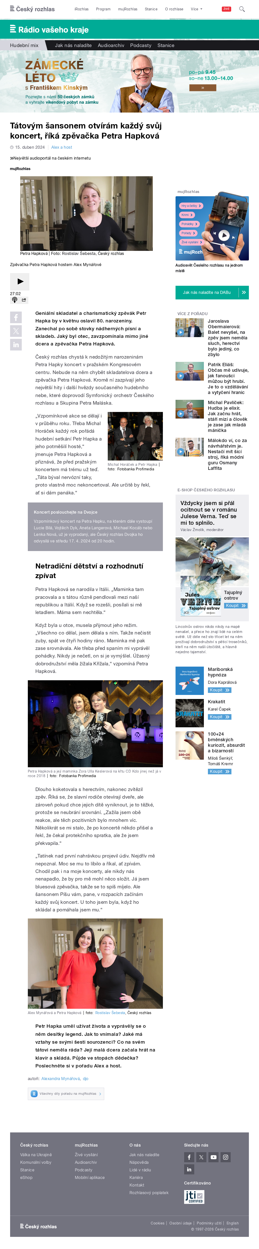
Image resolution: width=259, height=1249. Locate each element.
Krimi (185, 215)
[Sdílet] (23, 300)
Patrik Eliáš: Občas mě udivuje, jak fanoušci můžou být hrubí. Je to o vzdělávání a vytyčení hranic (228, 378)
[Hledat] (242, 9)
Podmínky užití (209, 1223)
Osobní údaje (180, 1223)
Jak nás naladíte (73, 45)
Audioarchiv (111, 45)
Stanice (151, 9)
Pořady (186, 233)
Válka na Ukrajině (36, 1154)
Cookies (157, 1223)
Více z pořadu (193, 314)
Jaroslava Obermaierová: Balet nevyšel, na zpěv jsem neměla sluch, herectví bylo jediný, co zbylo (227, 337)
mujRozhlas (128, 9)
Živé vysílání (190, 242)
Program (103, 9)
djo (86, 1078)
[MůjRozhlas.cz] (20, 169)
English (233, 1223)
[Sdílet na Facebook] (16, 317)
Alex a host (61, 147)
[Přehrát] (19, 282)
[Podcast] (14, 300)
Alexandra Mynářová (60, 1078)
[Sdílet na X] (16, 331)
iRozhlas (82, 9)
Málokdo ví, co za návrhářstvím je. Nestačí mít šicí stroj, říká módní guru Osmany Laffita (227, 454)
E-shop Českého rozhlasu (206, 490)
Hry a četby (189, 206)
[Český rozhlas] (32, 9)
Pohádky (187, 224)
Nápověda (139, 1162)
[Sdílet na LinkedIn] (16, 344)
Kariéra (136, 1177)
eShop (26, 1177)
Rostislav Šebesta (79, 253)
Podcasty (141, 45)
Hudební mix (24, 45)
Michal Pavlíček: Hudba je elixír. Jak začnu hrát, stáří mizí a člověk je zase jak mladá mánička (227, 416)
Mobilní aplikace (90, 1177)
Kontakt (137, 1185)
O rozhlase (174, 9)
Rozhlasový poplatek (149, 1192)
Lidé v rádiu (140, 1170)
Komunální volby (35, 1162)
